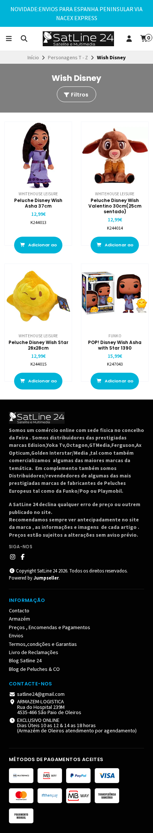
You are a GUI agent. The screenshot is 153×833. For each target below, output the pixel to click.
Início (33, 57)
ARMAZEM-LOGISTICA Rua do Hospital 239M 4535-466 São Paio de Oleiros (49, 707)
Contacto (19, 610)
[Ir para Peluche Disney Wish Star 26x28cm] (38, 297)
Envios (16, 635)
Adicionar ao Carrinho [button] (42, 247)
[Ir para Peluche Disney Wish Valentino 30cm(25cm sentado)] (114, 155)
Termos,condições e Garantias (43, 644)
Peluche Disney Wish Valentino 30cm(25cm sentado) (114, 206)
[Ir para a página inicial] (78, 38)
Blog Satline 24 (25, 660)
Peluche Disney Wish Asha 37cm (38, 203)
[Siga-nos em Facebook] (22, 556)
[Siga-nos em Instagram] (12, 556)
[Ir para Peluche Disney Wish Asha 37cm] (38, 155)
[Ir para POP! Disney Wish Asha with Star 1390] (114, 297)
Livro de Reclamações (33, 652)
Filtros (79, 94)
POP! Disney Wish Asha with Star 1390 (114, 345)
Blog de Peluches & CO (34, 669)
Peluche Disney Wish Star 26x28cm (38, 345)
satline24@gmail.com (41, 694)
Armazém (19, 618)
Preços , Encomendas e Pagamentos (49, 627)
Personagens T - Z (68, 57)
